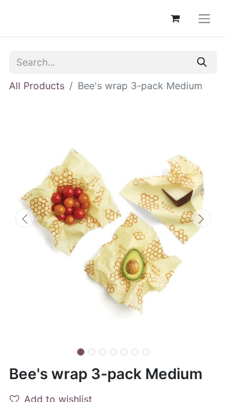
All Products (36, 86)
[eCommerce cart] (175, 18)
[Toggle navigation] (204, 18)
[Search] (202, 62)
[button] (24, 218)
